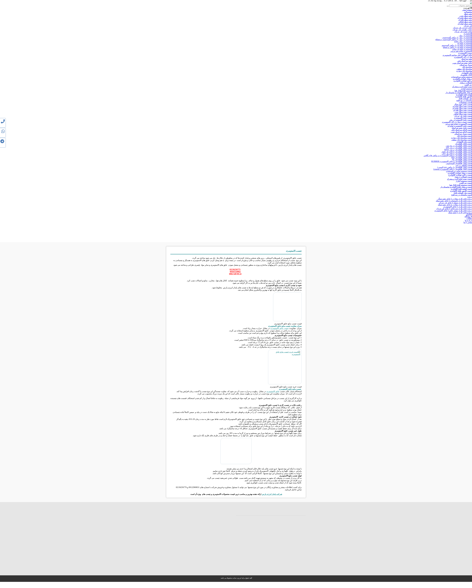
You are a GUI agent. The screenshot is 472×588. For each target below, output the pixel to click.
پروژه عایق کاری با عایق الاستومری (457, 207)
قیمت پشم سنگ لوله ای (462, 106)
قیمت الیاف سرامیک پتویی (461, 132)
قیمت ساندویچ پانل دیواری (461, 138)
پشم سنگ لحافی (465, 22)
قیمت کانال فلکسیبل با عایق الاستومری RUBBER (451, 161)
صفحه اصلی (467, 10)
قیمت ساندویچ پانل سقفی (461, 140)
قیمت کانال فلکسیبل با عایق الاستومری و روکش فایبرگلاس (448, 155)
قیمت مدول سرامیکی (463, 134)
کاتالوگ (469, 214)
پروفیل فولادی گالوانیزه (462, 79)
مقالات (469, 218)
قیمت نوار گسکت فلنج (463, 193)
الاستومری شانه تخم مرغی (461, 51)
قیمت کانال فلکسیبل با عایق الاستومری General (452, 169)
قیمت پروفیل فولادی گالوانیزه (460, 173)
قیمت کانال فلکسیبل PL (462, 159)
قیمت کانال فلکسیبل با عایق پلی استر (457, 151)
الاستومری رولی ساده (463, 41)
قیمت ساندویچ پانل (464, 136)
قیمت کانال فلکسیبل (463, 144)
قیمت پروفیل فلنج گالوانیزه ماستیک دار (456, 187)
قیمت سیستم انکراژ (464, 181)
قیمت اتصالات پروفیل (463, 177)
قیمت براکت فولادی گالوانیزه (460, 175)
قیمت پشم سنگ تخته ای (462, 108)
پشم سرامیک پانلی (464, 61)
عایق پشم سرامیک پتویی (462, 63)
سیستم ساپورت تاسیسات (461, 77)
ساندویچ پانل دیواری (464, 71)
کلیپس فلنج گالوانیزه (463, 96)
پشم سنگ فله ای (465, 20)
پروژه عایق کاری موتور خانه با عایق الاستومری (453, 210)
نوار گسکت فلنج (465, 98)
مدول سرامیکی (465, 65)
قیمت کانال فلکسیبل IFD (461, 157)
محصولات (468, 12)
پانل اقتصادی (467, 73)
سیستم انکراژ (466, 89)
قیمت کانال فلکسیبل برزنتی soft (459, 148)
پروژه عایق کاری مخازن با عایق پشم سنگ (455, 199)
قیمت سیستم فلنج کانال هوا (460, 185)
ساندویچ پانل (467, 67)
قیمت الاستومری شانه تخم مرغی (458, 124)
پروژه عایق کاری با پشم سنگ (460, 212)
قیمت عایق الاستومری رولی (460, 120)
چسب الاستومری (465, 53)
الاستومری (467, 33)
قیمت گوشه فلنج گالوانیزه (461, 189)
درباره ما (468, 220)
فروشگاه (468, 216)
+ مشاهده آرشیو (257, 512)
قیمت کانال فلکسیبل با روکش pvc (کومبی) (454, 167)
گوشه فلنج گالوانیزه (464, 94)
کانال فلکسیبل (466, 75)
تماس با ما (468, 222)
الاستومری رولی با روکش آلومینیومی (457, 37)
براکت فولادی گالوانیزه (463, 81)
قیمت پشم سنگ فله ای (462, 110)
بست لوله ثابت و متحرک (462, 87)
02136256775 (235, 269)
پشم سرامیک (466, 59)
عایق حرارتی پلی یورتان (462, 28)
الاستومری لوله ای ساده (462, 49)
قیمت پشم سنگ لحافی (462, 114)
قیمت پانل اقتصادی (464, 142)
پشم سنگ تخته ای (464, 18)
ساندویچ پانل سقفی (464, 69)
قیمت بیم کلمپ (465, 183)
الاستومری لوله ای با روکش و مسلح (457, 47)
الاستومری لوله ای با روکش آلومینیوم (457, 45)
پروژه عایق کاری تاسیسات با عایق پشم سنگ (454, 201)
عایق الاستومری (272, 391)
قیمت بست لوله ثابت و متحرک (459, 179)
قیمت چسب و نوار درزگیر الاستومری (457, 122)
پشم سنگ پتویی (465, 16)
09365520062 (235, 272)
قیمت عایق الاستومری (463, 118)
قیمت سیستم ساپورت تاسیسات (459, 171)
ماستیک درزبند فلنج (464, 100)
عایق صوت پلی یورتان (463, 31)
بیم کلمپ (468, 85)
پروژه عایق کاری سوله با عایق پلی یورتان (455, 203)
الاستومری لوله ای (464, 43)
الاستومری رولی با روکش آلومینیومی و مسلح (453, 39)
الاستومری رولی (465, 35)
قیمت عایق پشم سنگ (463, 104)
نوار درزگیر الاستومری (463, 57)
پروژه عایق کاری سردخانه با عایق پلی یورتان (454, 209)
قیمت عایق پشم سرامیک (462, 128)
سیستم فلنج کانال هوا (463, 90)
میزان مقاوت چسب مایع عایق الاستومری (285, 326)
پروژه (469, 197)
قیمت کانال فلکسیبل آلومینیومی (459, 163)
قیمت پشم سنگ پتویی (463, 112)
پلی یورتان (468, 26)
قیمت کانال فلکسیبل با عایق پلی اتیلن (457, 153)
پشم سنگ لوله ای (465, 24)
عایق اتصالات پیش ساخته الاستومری (457, 55)
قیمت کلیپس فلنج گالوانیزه (461, 191)
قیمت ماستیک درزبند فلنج (461, 195)
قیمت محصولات (465, 102)
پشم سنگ (468, 14)
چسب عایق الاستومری (279, 328)
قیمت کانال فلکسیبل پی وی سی (459, 146)
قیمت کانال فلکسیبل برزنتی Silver (458, 150)
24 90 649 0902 (235, 274)
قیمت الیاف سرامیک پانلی (461, 130)
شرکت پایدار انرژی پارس (272, 494)
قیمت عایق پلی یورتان (463, 116)
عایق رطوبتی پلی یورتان (462, 30)
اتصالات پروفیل (466, 83)
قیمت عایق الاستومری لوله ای (459, 126)
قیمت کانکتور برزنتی (463, 165)
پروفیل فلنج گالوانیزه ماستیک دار (458, 92)
